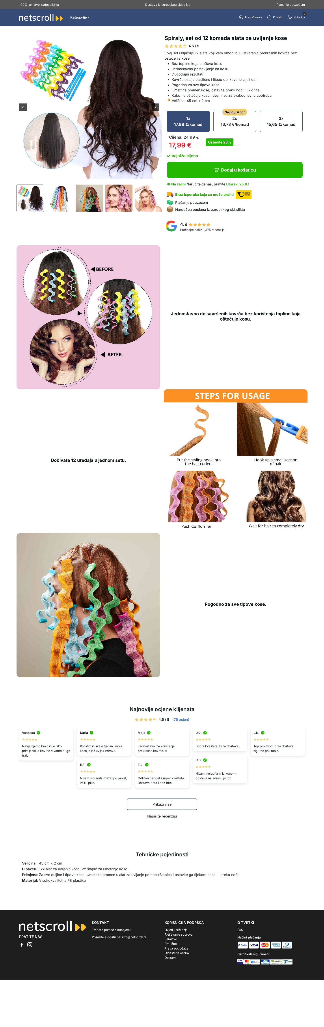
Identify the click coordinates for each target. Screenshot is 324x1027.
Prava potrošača (176, 948)
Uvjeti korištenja (176, 930)
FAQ (240, 930)
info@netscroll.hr (134, 937)
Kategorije (78, 17)
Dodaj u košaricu (238, 170)
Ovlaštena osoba (177, 953)
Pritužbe (171, 944)
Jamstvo (171, 939)
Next (155, 108)
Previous (23, 108)
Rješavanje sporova (179, 934)
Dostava (171, 957)
